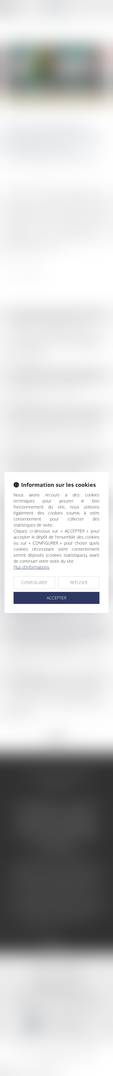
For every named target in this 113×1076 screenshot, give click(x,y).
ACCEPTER (56, 598)
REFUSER (78, 582)
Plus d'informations (31, 567)
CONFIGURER (34, 582)
